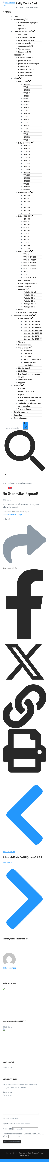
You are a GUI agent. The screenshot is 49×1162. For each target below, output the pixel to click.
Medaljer (21, 289)
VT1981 (26, 242)
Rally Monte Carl (26, 3)
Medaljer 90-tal (30, 298)
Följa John (27, 356)
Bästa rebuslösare (25, 345)
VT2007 (27, 157)
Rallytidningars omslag (27, 283)
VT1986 (27, 228)
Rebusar (17, 55)
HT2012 (27, 125)
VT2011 (26, 134)
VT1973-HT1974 (30, 269)
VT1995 (26, 204)
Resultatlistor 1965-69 (33, 339)
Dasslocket (28, 351)
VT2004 (27, 175)
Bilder (16, 78)
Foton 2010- (23, 81)
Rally (10, 483)
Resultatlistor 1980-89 (33, 333)
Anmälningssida (20, 418)
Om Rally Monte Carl (22, 31)
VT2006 (27, 163)
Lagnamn (21, 394)
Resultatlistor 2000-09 (33, 327)
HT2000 (27, 187)
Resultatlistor (24, 319)
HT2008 (27, 149)
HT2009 (27, 146)
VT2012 (27, 128)
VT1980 (27, 248)
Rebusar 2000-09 (25, 72)
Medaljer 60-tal (30, 307)
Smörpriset (28, 354)
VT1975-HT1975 (30, 266)
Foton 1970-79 (24, 251)
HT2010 (27, 137)
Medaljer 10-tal (30, 292)
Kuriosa (17, 385)
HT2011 (26, 131)
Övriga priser (23, 348)
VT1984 (27, 233)
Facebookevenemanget (12, 514)
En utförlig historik (26, 40)
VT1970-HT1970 (30, 277)
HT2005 (27, 166)
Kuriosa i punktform (26, 391)
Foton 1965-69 (24, 280)
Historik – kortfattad (26, 37)
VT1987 (26, 222)
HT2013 (27, 119)
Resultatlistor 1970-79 (33, 336)
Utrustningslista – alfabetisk (29, 397)
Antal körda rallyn (25, 380)
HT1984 (27, 231)
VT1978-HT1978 (30, 257)
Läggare (21, 383)
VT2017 (26, 99)
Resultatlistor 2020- (32, 321)
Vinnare (21, 342)
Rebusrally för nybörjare (28, 23)
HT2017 (27, 96)
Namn (6, 1118)
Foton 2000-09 (24, 143)
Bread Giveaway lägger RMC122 (14, 1021)
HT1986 (27, 225)
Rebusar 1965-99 (25, 75)
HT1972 (27, 272)
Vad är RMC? (23, 34)
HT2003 (27, 178)
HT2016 (27, 102)
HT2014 (27, 113)
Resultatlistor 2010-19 (32, 324)
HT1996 (27, 201)
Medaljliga (22, 371)
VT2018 (27, 93)
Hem (16, 16)
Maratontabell (24, 368)
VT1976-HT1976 (30, 263)
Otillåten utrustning (26, 400)
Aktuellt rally (19, 19)
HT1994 (27, 207)
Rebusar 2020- (24, 66)
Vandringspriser (24, 286)
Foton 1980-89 (24, 216)
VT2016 (27, 105)
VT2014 (27, 116)
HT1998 (27, 195)
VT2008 (27, 151)
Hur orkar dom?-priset (32, 359)
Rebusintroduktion (25, 58)
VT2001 (27, 184)
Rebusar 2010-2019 (26, 69)
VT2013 (26, 122)
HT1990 (27, 210)
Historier (21, 389)
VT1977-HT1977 (30, 260)
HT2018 (27, 90)
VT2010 (27, 140)
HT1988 (27, 219)
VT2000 (27, 190)
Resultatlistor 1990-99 (33, 330)
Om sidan (18, 415)
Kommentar (7, 1092)
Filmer (20, 310)
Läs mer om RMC (24, 52)
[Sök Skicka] (25, 425)
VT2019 (27, 87)
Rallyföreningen (21, 412)
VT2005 (27, 169)
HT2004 (27, 172)
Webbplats (7, 1129)
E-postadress (9, 1123)
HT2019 (27, 84)
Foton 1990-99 (24, 193)
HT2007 (27, 154)
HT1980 (27, 245)
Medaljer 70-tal (30, 304)
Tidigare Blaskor (24, 409)
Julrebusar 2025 (24, 61)
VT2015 (26, 110)
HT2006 (27, 160)
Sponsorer (22, 28)
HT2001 (27, 181)
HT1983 (27, 236)
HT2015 (27, 108)
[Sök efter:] (16, 428)
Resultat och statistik (23, 315)
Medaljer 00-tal (30, 295)
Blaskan (21, 25)
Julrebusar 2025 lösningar (28, 64)
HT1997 (27, 198)
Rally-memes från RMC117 (28, 313)
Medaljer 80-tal (30, 301)
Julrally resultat (8, 1062)
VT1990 (27, 213)
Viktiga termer (24, 49)
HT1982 (27, 239)
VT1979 (26, 254)
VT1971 (26, 274)
